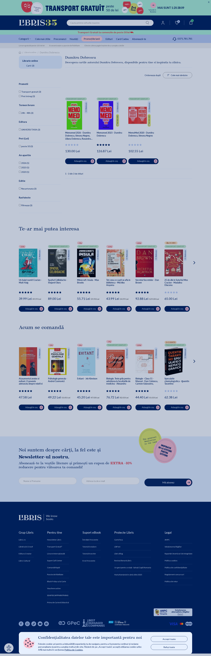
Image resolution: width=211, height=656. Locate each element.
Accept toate (169, 639)
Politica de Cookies (73, 649)
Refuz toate (169, 647)
